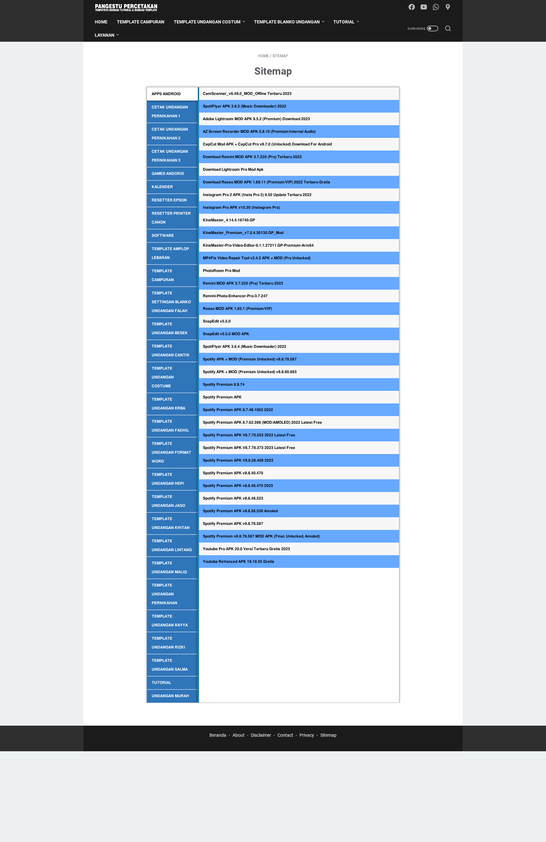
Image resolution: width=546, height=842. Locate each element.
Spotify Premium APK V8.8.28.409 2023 (238, 460)
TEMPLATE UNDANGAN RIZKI (168, 642)
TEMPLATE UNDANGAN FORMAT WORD (171, 452)
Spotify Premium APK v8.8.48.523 (233, 498)
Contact (285, 735)
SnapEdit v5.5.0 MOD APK (226, 334)
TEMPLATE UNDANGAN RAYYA (170, 620)
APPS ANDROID (166, 94)
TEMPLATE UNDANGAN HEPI (168, 479)
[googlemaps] (447, 7)
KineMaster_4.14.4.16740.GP (229, 220)
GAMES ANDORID (168, 173)
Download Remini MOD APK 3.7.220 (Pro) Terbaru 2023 (252, 157)
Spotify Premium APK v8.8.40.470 (233, 473)
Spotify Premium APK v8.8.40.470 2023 (238, 486)
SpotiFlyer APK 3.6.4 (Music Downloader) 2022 (244, 346)
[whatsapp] (435, 7)
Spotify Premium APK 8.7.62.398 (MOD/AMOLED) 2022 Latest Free (262, 422)
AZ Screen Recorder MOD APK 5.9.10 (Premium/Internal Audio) (259, 131)
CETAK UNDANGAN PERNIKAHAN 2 (170, 133)
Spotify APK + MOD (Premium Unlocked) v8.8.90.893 (250, 372)
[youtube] (423, 7)
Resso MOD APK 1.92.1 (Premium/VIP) (237, 308)
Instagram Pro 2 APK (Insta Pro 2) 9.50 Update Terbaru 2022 (257, 195)
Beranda (217, 735)
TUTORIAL (161, 683)
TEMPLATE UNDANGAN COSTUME (163, 377)
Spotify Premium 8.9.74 (224, 384)
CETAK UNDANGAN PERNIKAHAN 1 (170, 111)
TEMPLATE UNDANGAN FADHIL (170, 426)
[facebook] (411, 7)
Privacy (307, 735)
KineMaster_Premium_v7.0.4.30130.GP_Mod (243, 233)
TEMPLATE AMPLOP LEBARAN (170, 253)
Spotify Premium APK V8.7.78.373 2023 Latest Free (249, 448)
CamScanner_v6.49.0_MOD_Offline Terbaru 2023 (247, 93)
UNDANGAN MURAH (170, 696)
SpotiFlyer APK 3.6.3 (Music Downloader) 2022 (244, 106)
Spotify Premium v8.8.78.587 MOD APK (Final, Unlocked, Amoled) (261, 536)
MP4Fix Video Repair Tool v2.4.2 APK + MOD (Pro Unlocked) (257, 258)
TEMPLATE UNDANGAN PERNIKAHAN (164, 594)
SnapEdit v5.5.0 (217, 321)
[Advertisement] (189, 795)
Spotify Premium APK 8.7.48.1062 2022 (238, 410)
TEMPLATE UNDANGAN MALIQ (169, 567)
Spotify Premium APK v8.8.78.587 (233, 523)
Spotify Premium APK (222, 397)
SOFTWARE (163, 235)
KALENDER (162, 187)
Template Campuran (140, 21)
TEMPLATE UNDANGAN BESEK (170, 328)
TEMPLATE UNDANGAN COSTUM (207, 21)
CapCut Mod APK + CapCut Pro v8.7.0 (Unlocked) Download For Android (267, 144)
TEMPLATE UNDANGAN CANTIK (171, 350)
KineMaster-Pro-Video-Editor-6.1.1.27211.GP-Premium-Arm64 (258, 245)
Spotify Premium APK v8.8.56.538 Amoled (240, 511)
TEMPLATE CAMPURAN (163, 275)
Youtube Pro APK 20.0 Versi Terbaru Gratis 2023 (246, 549)
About (239, 735)
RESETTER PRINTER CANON (171, 218)
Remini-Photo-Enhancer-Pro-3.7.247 (235, 296)
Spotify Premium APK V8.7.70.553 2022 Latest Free (249, 435)
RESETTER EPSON (169, 200)
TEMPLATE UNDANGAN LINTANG (172, 545)
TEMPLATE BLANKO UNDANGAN (287, 21)
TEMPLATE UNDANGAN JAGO (168, 501)
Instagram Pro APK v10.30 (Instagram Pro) (241, 207)
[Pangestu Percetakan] (130, 7)
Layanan (104, 35)
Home (101, 21)
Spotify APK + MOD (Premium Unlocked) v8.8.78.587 (250, 359)
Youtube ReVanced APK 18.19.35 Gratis (238, 561)
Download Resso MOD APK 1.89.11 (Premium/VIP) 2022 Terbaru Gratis (266, 182)
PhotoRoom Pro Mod (221, 271)
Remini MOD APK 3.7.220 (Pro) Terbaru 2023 (243, 283)
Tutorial (344, 21)
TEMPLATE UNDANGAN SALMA (170, 665)
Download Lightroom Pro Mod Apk (233, 169)
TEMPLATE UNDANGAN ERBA (168, 403)
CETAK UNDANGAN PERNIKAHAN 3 (170, 156)
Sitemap (328, 735)
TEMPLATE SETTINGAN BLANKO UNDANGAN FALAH (171, 302)
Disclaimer (261, 735)
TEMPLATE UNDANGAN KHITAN (171, 523)
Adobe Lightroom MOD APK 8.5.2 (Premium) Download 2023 (256, 119)
